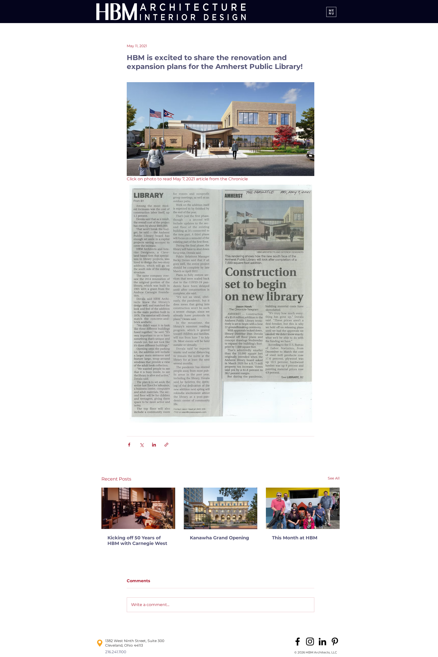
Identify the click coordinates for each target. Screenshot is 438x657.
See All (334, 478)
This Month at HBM (294, 538)
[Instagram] (310, 641)
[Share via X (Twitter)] (141, 444)
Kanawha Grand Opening (219, 538)
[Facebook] (297, 641)
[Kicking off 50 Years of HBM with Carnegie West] (138, 508)
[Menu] (331, 12)
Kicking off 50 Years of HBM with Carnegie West (137, 540)
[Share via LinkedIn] (154, 444)
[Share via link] (166, 444)
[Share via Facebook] (129, 444)
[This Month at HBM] (303, 508)
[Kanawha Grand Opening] (221, 508)
